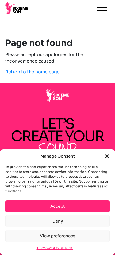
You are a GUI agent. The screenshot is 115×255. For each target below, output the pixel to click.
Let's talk (78, 9)
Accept (57, 206)
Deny (57, 221)
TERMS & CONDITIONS (55, 248)
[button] (107, 156)
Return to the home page (32, 72)
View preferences (57, 235)
